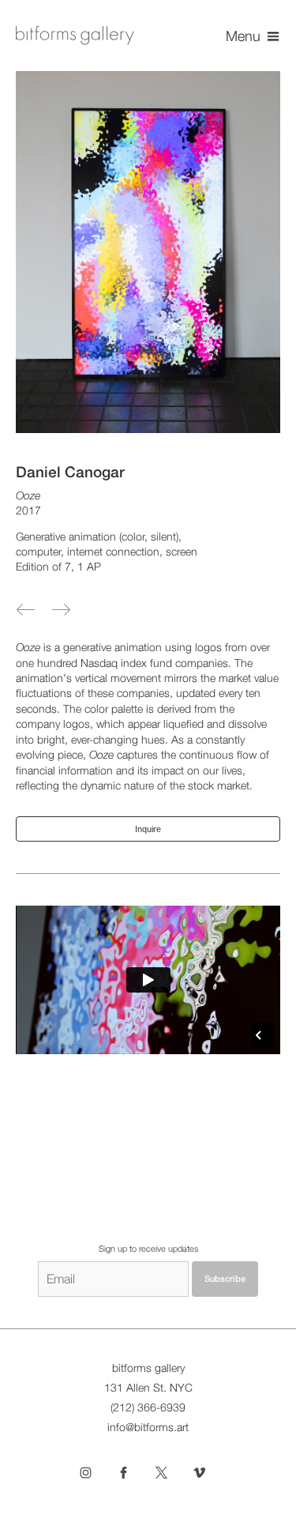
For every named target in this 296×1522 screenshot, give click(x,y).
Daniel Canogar (70, 471)
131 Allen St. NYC (148, 1388)
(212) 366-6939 (148, 1407)
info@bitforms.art (148, 1427)
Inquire (148, 829)
